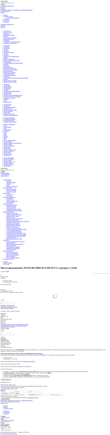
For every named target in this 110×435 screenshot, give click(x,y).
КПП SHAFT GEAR (9, 35)
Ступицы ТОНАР (11, 208)
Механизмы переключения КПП (15, 244)
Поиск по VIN (4, 1)
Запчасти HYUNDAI (9, 146)
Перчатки (6, 64)
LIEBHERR (10, 198)
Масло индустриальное (12, 255)
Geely (5, 128)
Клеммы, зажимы (11, 182)
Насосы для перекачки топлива (12, 60)
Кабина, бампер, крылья (13, 216)
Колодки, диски (11, 217)
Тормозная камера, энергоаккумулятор (16, 234)
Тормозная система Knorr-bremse (12, 41)
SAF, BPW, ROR (8, 187)
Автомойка (6, 47)
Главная (6, 261)
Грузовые (9, 181)
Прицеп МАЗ (7, 166)
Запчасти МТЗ (10, 202)
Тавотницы (6, 76)
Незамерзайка (7, 85)
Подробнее (3, 313)
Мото (8, 185)
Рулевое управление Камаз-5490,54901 (16, 229)
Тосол (5, 100)
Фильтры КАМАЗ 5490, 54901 (14, 238)
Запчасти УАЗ (7, 155)
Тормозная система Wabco (10, 43)
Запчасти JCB (10, 200)
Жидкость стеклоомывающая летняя (13, 95)
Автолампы (7, 105)
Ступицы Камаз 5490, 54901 (14, 230)
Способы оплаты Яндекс (13, 18)
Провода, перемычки (12, 186)
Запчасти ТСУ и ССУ (9, 161)
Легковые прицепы (8, 164)
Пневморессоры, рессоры (13, 224)
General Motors (7, 129)
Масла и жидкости (8, 251)
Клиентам (6, 19)
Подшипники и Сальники (13, 247)
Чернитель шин (8, 102)
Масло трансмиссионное (13, 257)
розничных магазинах (29, 361)
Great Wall (6, 131)
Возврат (6, 15)
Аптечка (6, 49)
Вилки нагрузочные (9, 52)
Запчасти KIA (7, 148)
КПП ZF (6, 36)
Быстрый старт (7, 94)
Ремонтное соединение (9, 72)
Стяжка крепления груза (10, 75)
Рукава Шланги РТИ (9, 74)
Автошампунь (7, 88)
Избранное (10, 6)
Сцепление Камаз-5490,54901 (14, 232)
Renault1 (6, 136)
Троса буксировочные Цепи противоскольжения (16, 78)
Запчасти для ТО (8, 32)
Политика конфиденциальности (9, 433)
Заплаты (6, 53)
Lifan (5, 132)
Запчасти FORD (8, 144)
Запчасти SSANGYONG (10, 150)
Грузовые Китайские (9, 120)
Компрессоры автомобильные (11, 56)
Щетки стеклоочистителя (10, 82)
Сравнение (4, 6)
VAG (5, 139)
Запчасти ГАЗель (8, 154)
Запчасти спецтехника (9, 197)
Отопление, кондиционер (13, 222)
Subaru (5, 137)
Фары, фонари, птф (11, 237)
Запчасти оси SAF (11, 191)
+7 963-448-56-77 (42, 355)
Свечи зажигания (8, 111)
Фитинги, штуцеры (9, 259)
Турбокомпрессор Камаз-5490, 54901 (16, 236)
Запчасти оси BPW (11, 189)
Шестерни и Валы (11, 249)
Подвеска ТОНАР (11, 206)
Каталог (3, 12)
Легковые (9, 183)
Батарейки (6, 51)
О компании (7, 20)
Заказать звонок (5, 175)
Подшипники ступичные (10, 37)
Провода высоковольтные (10, 110)
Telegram (3, 390)
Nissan (5, 135)
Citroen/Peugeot (7, 127)
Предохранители (8, 67)
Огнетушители (7, 61)
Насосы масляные (11, 245)
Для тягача (9, 195)
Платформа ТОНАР (12, 205)
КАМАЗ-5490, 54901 (9, 212)
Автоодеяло (7, 48)
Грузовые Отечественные (10, 121)
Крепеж (6, 57)
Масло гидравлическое (12, 253)
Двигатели (6, 33)
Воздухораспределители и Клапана (16, 241)
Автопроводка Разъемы (10, 107)
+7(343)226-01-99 (5, 174)
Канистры (6, 55)
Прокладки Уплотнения (10, 68)
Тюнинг (6, 79)
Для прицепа (10, 194)
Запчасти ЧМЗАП (8, 163)
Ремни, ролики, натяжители (14, 228)
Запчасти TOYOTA (9, 151)
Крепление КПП (11, 243)
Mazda (5, 133)
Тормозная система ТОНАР (14, 209)
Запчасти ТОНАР (8, 204)
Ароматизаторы (8, 92)
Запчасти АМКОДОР (12, 201)
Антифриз (6, 90)
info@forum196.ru (5, 173)
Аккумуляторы (7, 179)
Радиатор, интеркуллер (12, 226)
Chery (5, 125)
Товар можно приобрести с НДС (9, 307)
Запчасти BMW (8, 141)
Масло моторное (11, 256)
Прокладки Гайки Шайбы (13, 248)
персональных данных (32, 397)
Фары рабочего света (9, 114)
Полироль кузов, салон (9, 98)
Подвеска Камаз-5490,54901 (14, 225)
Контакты (6, 22)
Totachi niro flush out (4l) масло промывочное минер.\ (14, 325)
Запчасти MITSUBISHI (9, 140)
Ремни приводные (8, 71)
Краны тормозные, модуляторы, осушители (18, 221)
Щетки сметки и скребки (10, 80)
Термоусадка (7, 112)
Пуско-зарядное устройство (11, 69)
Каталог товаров (8, 263)
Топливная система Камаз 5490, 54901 (16, 233)
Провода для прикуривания (11, 115)
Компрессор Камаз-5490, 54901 (14, 218)
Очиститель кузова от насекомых (12, 96)
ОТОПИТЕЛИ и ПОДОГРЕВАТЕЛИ (13, 63)
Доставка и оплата (8, 16)
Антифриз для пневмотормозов (12, 91)
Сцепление (6, 40)
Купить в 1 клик (10, 305)
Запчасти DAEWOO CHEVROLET (13, 143)
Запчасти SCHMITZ (9, 159)
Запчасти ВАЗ (7, 152)
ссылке (58, 355)
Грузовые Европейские (9, 119)
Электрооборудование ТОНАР (14, 210)
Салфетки (6, 99)
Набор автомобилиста (9, 59)
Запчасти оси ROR (11, 190)
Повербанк (6, 65)
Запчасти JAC (7, 147)
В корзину (3, 305)
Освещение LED (8, 108)
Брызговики (7, 193)
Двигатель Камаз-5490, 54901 (14, 214)
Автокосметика (7, 87)
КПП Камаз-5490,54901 (13, 220)
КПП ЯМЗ (6, 240)
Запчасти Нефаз (8, 160)
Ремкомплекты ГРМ (9, 39)
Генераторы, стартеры (12, 213)
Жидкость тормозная (12, 252)
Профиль (3, 8)
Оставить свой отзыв (6, 379)
